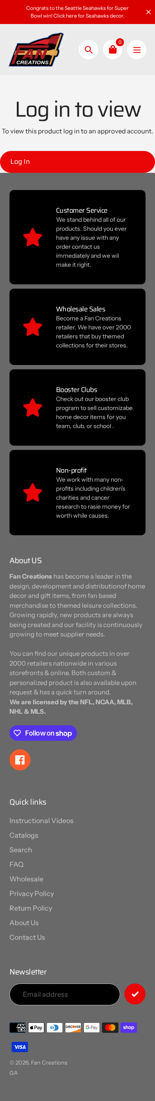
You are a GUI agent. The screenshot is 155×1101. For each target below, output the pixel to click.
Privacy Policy (31, 893)
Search (20, 849)
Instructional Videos (41, 820)
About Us (24, 922)
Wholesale (26, 879)
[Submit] (135, 993)
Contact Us (27, 937)
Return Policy (30, 908)
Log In (20, 161)
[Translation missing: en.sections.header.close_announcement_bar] (148, 12)
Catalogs (23, 835)
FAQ (16, 864)
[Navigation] (136, 49)
